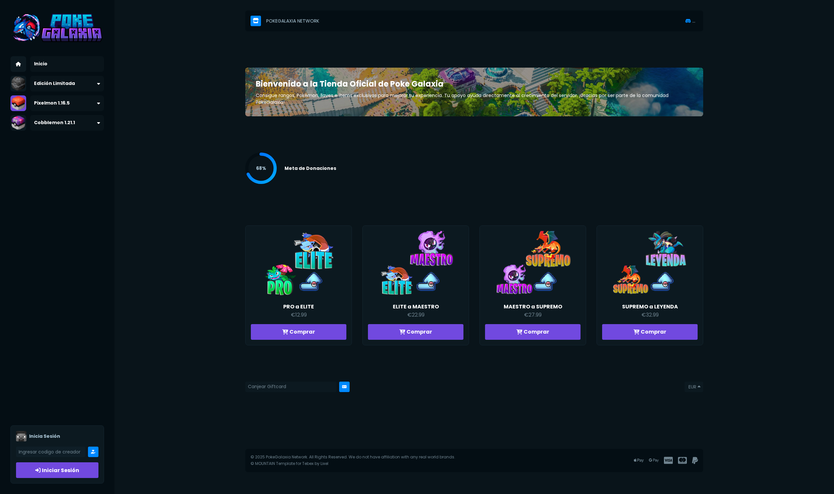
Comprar (302, 332)
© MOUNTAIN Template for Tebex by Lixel (289, 463)
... (693, 21)
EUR (692, 387)
